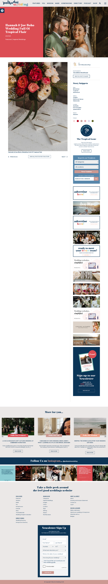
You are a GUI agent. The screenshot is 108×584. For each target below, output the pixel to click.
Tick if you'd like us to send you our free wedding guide (54, 561)
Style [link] (44, 508)
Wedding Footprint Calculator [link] (23, 514)
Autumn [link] (75, 114)
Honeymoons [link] (66, 3)
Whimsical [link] (76, 92)
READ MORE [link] (86, 151)
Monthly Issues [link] (47, 514)
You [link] (43, 3)
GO (96, 179)
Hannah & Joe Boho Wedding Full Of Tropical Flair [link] (25, 152)
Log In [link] (72, 504)
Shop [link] (95, 3)
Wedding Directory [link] (21, 520)
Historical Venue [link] (78, 99)
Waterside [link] (76, 101)
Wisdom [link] (50, 3)
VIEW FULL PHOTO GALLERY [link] (81, 76)
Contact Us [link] (73, 502)
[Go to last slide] (2, 436)
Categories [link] (46, 498)
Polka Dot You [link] (54, 435)
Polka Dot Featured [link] (18, 435)
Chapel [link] (75, 97)
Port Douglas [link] (77, 107)
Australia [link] (75, 106)
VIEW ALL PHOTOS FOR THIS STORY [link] (39, 156)
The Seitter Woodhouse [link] (80, 72)
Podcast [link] (87, 3)
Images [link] (45, 502)
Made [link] (57, 3)
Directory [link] (78, 3)
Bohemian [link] (76, 89)
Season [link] (45, 512)
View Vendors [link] (86, 172)
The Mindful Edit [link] (20, 512)
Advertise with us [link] (74, 514)
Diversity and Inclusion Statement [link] (79, 500)
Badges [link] (72, 516)
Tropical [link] (75, 90)
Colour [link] (45, 504)
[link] (2, 10)
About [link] (71, 498)
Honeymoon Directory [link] (22, 522)
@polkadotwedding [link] (70, 461)
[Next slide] (105, 436)
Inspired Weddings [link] (19, 39)
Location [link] (45, 506)
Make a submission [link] (75, 510)
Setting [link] (45, 510)
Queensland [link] (77, 109)
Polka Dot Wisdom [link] (90, 435)
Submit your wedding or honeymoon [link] (80, 512)
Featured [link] (36, 3)
